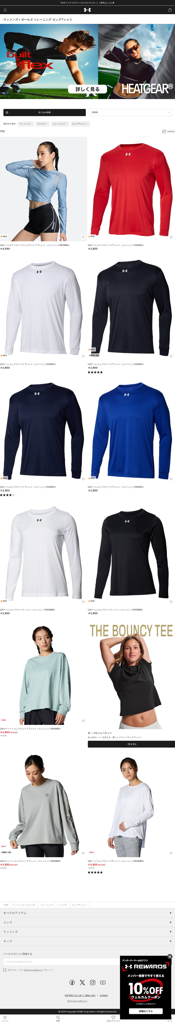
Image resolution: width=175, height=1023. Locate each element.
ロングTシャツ (79, 905)
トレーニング (47, 905)
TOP (6, 905)
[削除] (32, 124)
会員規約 (104, 995)
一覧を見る (131, 744)
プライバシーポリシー (33, 970)
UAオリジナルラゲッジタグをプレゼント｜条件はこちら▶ (87, 2)
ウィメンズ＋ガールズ (24, 905)
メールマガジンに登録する (17, 953)
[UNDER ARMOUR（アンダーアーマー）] (87, 10)
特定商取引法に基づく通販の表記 (80, 995)
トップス (62, 905)
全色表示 (171, 131)
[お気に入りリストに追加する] (83, 237)
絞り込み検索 (44, 112)
